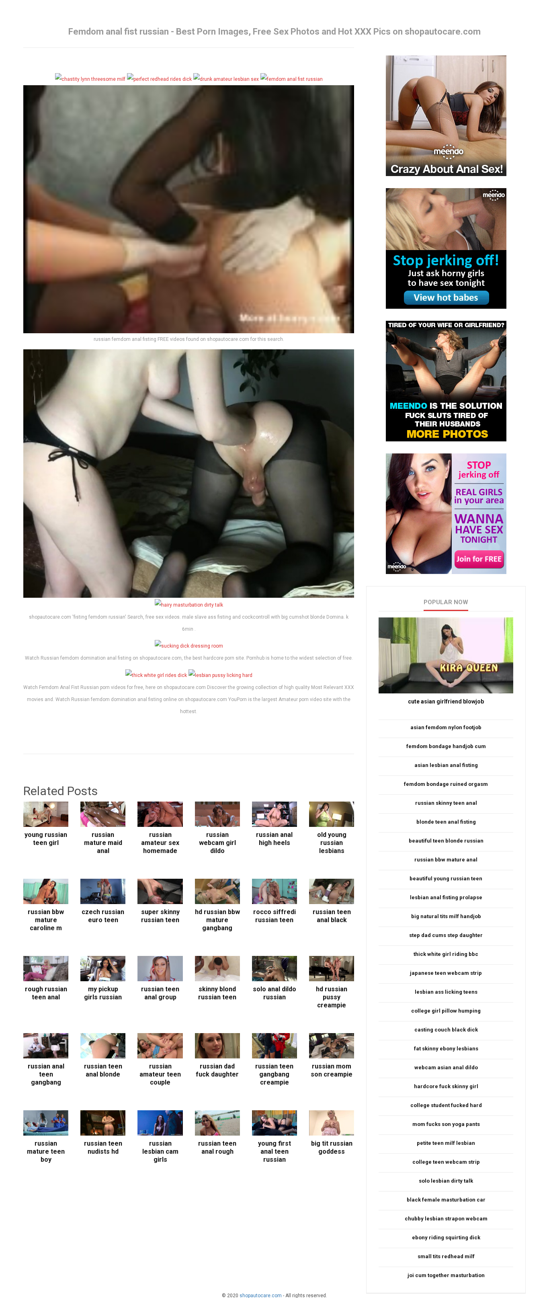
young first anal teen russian (274, 1151)
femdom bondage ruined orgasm (446, 784)
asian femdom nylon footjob (445, 727)
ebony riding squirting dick (446, 1237)
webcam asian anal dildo (446, 1067)
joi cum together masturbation (446, 1275)
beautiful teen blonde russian (446, 841)
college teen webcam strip (446, 1162)
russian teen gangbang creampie (274, 1074)
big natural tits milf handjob (446, 916)
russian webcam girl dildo (217, 843)
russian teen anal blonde (103, 1070)
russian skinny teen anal (446, 803)
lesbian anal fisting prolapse (446, 897)
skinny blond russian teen (217, 993)
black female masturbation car (446, 1200)
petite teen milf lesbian (446, 1143)
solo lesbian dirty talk (446, 1181)
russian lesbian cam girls (160, 1151)
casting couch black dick (446, 1030)
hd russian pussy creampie (331, 997)
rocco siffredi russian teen (274, 916)
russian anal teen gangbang (46, 1074)
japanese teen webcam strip (446, 973)
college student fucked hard (446, 1105)
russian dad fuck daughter (217, 1070)
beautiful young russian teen (446, 879)
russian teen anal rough (217, 1147)
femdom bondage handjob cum (446, 746)
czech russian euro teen (103, 916)
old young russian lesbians (331, 843)
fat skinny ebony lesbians (446, 1049)
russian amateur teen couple (160, 1074)
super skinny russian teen (160, 916)
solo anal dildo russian (274, 993)
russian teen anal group (160, 993)
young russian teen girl (46, 839)
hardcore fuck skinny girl (446, 1086)
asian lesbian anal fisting (446, 765)
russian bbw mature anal (445, 860)
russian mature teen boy (46, 1151)
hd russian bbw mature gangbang (217, 920)
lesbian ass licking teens (446, 992)
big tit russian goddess (331, 1147)
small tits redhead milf (446, 1256)
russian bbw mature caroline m (46, 920)
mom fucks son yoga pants (446, 1124)
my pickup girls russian (103, 993)
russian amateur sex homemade (160, 843)
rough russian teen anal (46, 993)
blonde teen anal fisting (446, 822)
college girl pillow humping (446, 1011)
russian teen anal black (332, 916)
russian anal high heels (274, 839)
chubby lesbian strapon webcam (446, 1219)
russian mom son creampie (331, 1070)
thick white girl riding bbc (446, 954)
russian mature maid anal (103, 843)
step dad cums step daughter (446, 935)
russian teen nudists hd (103, 1147)
